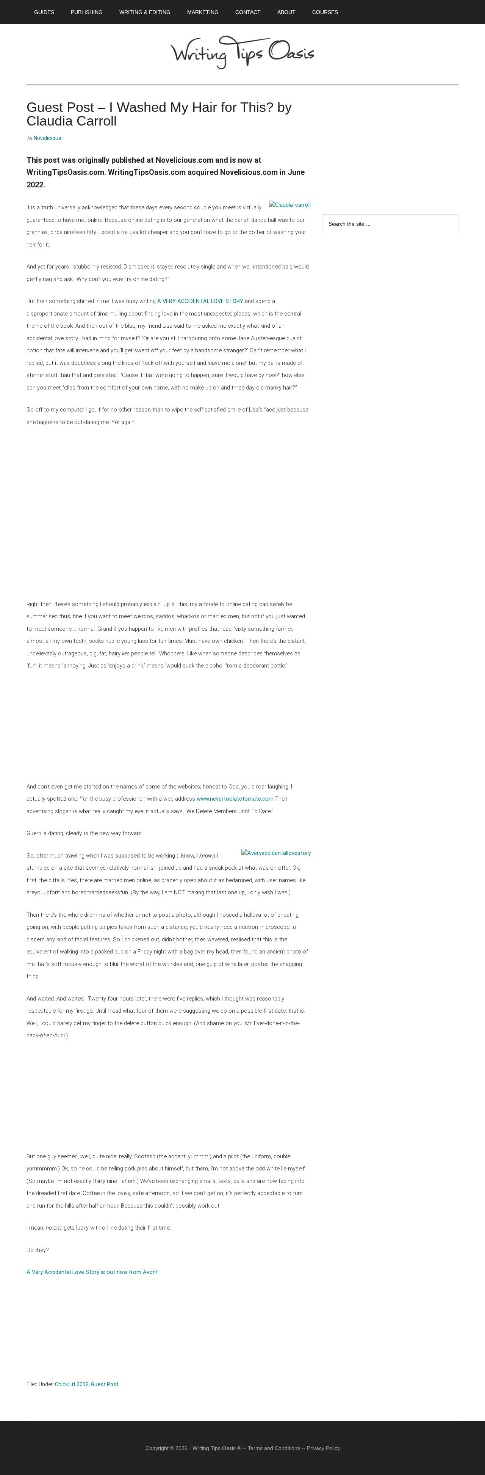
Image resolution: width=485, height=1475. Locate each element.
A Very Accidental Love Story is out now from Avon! (92, 1272)
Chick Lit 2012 (72, 1384)
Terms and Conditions (274, 1448)
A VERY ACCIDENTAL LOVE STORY (200, 301)
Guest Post (105, 1384)
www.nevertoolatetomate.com (235, 798)
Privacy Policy (323, 1448)
